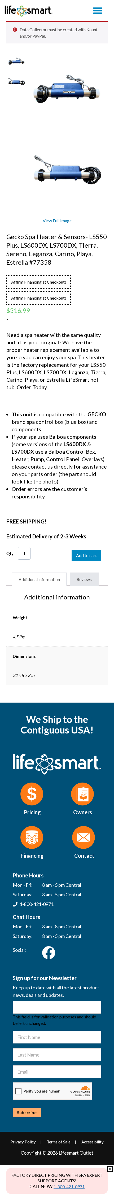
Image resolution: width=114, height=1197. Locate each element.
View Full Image (57, 220)
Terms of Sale (59, 1141)
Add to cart (86, 555)
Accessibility (92, 1141)
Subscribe (27, 1112)
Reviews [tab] (84, 579)
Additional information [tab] (39, 579)
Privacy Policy (23, 1141)
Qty (10, 553)
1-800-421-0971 (69, 1186)
